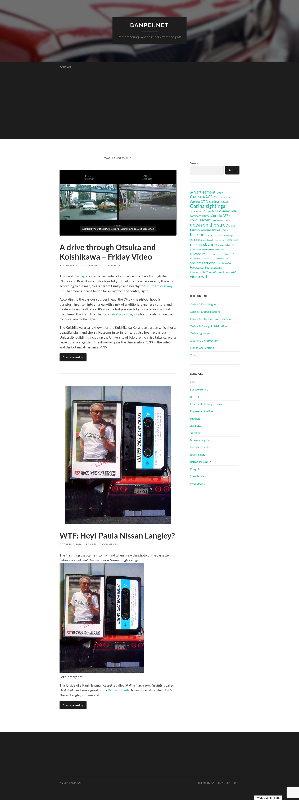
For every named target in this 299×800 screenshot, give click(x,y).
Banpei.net (149, 25)
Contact (65, 67)
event (233, 226)
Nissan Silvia (232, 239)
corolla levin (200, 220)
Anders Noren (221, 782)
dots (227, 220)
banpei (93, 265)
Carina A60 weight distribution (208, 326)
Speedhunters (198, 476)
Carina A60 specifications (205, 311)
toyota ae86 (224, 263)
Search (194, 163)
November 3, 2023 (72, 265)
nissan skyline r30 (226, 245)
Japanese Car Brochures (204, 340)
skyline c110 (228, 254)
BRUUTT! (196, 396)
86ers (193, 382)
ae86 (220, 192)
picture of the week (210, 250)
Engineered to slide (201, 411)
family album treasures (209, 230)
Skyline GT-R (207, 259)
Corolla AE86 (220, 216)
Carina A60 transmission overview (210, 318)
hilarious (198, 234)
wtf (204, 276)
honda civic (213, 235)
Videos (194, 355)
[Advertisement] (149, 114)
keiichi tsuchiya (226, 235)
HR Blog (195, 418)
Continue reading (73, 357)
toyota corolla (197, 272)
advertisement (203, 192)
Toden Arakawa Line (117, 314)
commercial (228, 211)
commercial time (200, 215)
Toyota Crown (214, 272)
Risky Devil (196, 469)
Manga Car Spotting (202, 347)
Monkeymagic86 (200, 440)
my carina (219, 240)
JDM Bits (195, 425)
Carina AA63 (201, 197)
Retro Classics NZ (200, 461)
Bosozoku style (199, 389)
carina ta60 (196, 211)
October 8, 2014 (71, 544)
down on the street (210, 225)
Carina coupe (222, 197)
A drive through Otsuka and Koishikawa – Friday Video (108, 252)
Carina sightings (207, 206)
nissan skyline (203, 244)
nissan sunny (195, 250)
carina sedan (219, 201)
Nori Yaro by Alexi (200, 447)
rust (223, 249)
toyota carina (200, 267)
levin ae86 (196, 239)
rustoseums (213, 254)
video (195, 276)
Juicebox (195, 432)
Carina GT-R (199, 202)
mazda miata (208, 240)
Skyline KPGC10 (221, 259)
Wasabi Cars (197, 483)
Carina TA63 (210, 211)
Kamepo (81, 276)
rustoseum (198, 254)
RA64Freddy (197, 454)
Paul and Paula (119, 690)
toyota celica (216, 267)
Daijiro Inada (217, 220)
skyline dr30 (195, 258)
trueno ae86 (229, 272)
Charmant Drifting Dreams (206, 404)
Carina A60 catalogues (203, 304)
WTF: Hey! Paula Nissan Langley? (117, 535)
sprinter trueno (202, 263)
